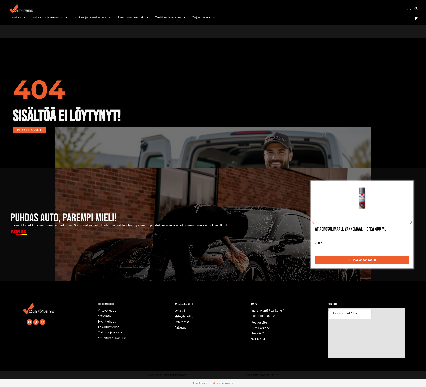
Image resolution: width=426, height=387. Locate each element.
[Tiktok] (36, 322)
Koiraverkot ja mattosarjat (48, 17)
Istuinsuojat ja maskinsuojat (91, 17)
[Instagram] (42, 322)
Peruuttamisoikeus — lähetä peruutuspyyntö (213, 383)
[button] (313, 222)
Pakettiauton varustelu (131, 17)
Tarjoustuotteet (201, 17)
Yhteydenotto (184, 316)
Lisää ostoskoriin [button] (364, 260)
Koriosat (17, 17)
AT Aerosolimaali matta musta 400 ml (346, 229)
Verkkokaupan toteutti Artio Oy (262, 375)
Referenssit (182, 322)
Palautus (180, 327)
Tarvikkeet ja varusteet (168, 17)
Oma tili (180, 311)
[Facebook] (29, 322)
